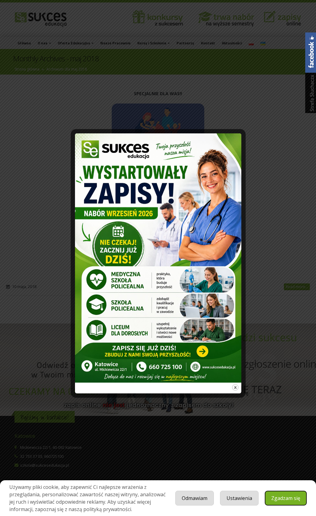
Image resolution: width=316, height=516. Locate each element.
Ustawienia (239, 498)
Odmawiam (194, 498)
